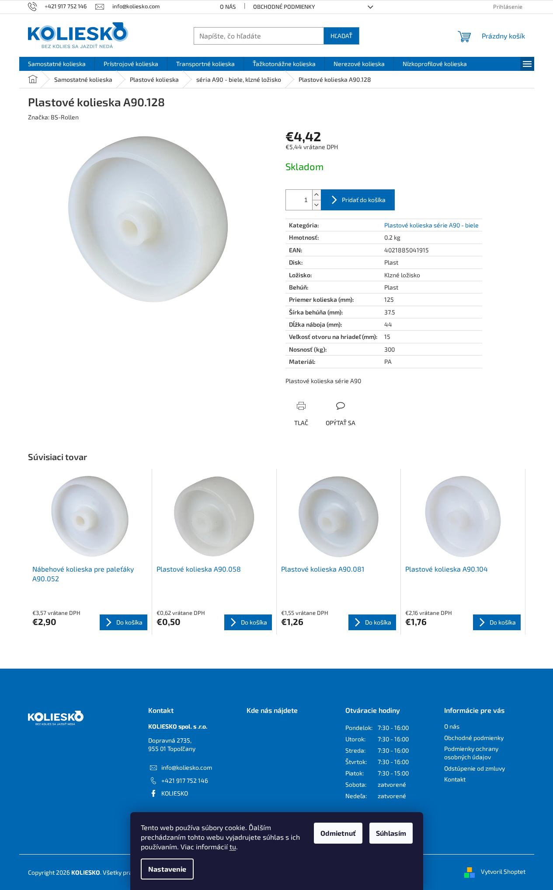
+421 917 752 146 (184, 780)
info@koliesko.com (186, 767)
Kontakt (455, 779)
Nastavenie (167, 869)
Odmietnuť (338, 833)
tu (233, 846)
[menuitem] (56, 64)
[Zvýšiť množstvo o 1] (316, 195)
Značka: (53, 117)
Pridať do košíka (364, 199)
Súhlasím (391, 833)
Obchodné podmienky (284, 6)
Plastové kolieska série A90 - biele (431, 225)
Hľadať (341, 35)
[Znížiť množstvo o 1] (316, 205)
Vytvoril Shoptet (503, 871)
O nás (228, 6)
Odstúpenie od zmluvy (474, 768)
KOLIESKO (174, 793)
